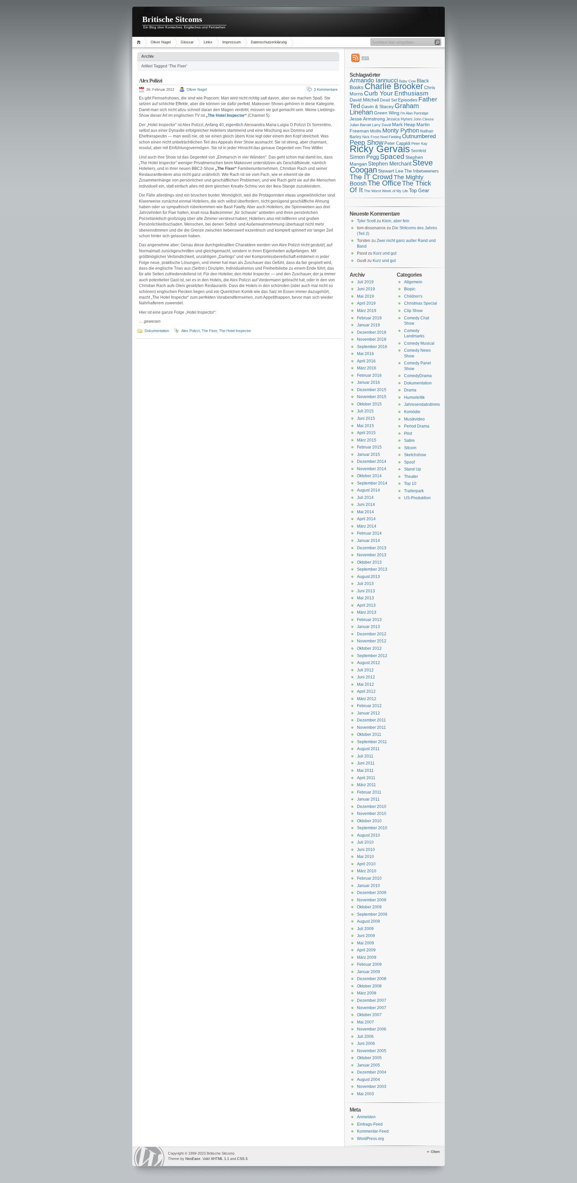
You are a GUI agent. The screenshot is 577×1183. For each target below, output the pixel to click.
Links (208, 42)
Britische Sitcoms (172, 19)
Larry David (381, 125)
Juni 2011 (366, 763)
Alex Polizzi (150, 80)
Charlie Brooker (394, 86)
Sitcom (410, 448)
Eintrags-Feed (370, 1124)
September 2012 (372, 655)
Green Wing (386, 112)
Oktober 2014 (369, 476)
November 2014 (371, 469)
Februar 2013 (369, 619)
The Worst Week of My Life (386, 191)
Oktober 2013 (369, 562)
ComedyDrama (418, 375)
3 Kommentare (326, 89)
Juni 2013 (366, 591)
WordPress (149, 1156)
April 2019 (366, 303)
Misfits (375, 131)
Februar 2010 (369, 878)
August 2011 (368, 749)
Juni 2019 (366, 289)
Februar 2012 (369, 705)
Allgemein (413, 282)
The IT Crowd (371, 177)
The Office (384, 183)
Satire (409, 440)
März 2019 (366, 310)
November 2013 (371, 555)
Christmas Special (420, 303)
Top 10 (410, 483)
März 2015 (366, 440)
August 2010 (368, 835)
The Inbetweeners (421, 171)
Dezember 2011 (371, 720)
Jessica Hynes (399, 119)
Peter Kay (419, 143)
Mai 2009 (365, 943)
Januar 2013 (368, 626)
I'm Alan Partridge (414, 113)
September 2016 (372, 346)
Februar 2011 (369, 792)
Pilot (408, 433)
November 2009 (371, 900)
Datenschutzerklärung (269, 42)
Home (139, 42)
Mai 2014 (365, 512)
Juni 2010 (366, 849)
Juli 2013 (365, 583)
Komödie (412, 411)
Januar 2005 (368, 1065)
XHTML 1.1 (220, 1159)
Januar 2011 (368, 799)
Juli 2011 (365, 756)
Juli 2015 (365, 411)
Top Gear (419, 190)
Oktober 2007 (369, 1014)
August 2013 (368, 576)
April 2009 (366, 950)
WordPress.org (370, 1138)
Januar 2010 (368, 885)
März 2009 (366, 957)
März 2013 (366, 612)
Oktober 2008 (369, 986)
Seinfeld (418, 151)
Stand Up (412, 469)
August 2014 (368, 490)
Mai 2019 (365, 296)
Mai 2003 (365, 1094)
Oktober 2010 (369, 821)
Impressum (231, 42)
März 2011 (366, 785)
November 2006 (371, 1029)
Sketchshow (415, 455)
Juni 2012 (366, 677)
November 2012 (371, 641)
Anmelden (366, 1117)
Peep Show (366, 142)
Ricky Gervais (380, 148)
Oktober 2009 (369, 907)
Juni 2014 (366, 504)
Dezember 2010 (371, 806)
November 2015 (371, 396)
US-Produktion (417, 498)
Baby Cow (407, 81)
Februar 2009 (369, 964)
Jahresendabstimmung (425, 404)
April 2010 (366, 864)
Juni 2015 (366, 418)
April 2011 (366, 778)
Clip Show (413, 310)
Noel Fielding (390, 137)
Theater (411, 476)
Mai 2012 (365, 684)
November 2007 (371, 1007)
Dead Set (388, 100)
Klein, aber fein (395, 221)
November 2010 (371, 813)
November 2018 (371, 339)
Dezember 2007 (371, 1000)
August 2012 (368, 662)
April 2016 (366, 361)
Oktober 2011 (369, 734)
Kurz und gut (384, 253)
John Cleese (423, 119)
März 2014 (366, 526)
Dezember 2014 (371, 461)
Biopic (409, 289)
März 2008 (366, 993)
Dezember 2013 (371, 548)
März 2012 (366, 698)
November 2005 (371, 1051)
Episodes (407, 99)
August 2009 (368, 921)
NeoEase (192, 1159)
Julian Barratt (360, 125)
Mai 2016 (365, 353)
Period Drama (416, 426)
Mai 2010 (365, 856)
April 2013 (366, 605)
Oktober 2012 (369, 648)
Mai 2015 (365, 425)
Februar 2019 (369, 318)
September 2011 (372, 742)
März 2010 (366, 871)
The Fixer (209, 331)
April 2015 (366, 432)
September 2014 (372, 483)
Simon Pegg (364, 157)
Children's (413, 296)
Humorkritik (414, 397)
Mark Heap (403, 124)
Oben (435, 1152)
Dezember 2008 (371, 978)
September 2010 (372, 828)
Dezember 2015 (371, 389)
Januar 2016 (368, 382)
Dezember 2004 (371, 1072)
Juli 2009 (365, 928)
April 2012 (366, 691)
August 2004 (368, 1079)
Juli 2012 (365, 670)
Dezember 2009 (371, 892)
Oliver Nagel (161, 42)
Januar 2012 (368, 713)
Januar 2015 (368, 454)
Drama (410, 390)
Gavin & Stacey (377, 106)
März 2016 (366, 368)
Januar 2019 (368, 325)
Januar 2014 (368, 540)
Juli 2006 (365, 1036)
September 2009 (372, 914)
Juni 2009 (366, 935)
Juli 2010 (365, 842)
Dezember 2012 (371, 634)
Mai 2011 (365, 770)
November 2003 (371, 1086)
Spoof (409, 462)
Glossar (187, 42)
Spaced (392, 156)
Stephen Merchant (389, 164)
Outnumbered (419, 136)
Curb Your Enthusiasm (396, 93)
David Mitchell (364, 99)
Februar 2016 (369, 375)
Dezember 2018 (371, 332)
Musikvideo (414, 419)
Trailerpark (414, 491)
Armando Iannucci (374, 80)
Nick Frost (370, 137)
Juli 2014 (365, 497)
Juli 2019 (365, 282)
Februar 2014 (369, 533)
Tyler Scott (366, 221)
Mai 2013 (365, 598)
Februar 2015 (369, 447)
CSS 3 (242, 1159)
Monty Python (400, 130)
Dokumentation (157, 331)
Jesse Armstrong (367, 118)
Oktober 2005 (369, 1058)
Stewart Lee (390, 171)
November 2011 (371, 727)
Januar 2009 (368, 971)
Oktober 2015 (369, 404)
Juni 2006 (366, 1043)
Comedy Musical (419, 343)
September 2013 (372, 569)
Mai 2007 (365, 1022)
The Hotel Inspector (235, 331)
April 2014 (366, 519)
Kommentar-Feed (373, 1131)
